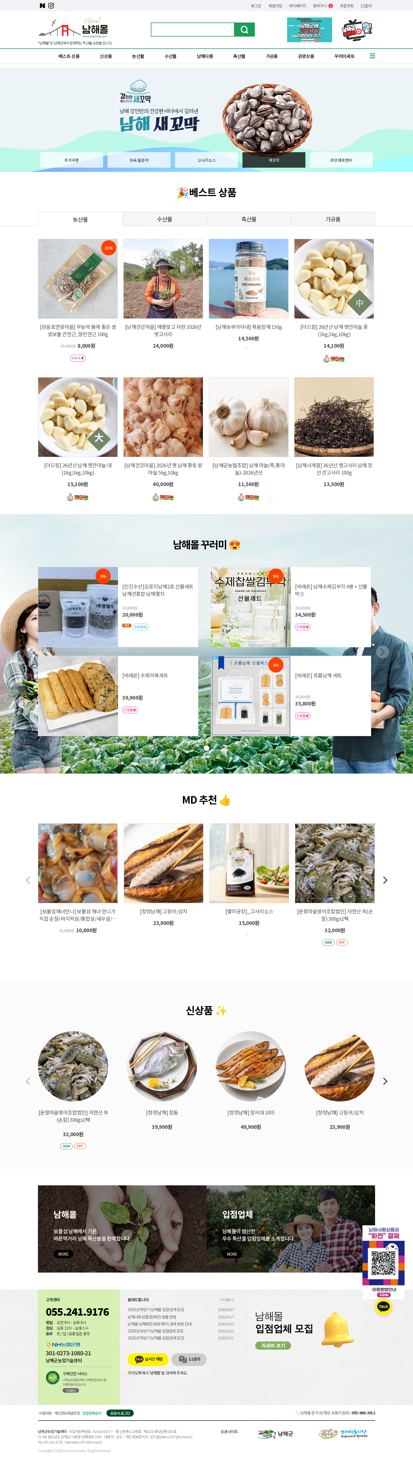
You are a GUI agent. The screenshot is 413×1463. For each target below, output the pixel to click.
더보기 (228, 1300)
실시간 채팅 (154, 1359)
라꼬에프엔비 (341, 160)
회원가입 (275, 5)
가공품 (272, 56)
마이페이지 (297, 5)
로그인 (256, 5)
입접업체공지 (91, 1413)
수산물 (171, 56)
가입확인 (71, 1390)
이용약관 (45, 1413)
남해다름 (205, 56)
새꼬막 (274, 160)
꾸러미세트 (344, 56)
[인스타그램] (51, 5)
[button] (385, 880)
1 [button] (206, 748)
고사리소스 (207, 160)
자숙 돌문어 (139, 160)
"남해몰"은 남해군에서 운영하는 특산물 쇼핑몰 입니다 (75, 43)
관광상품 (306, 56)
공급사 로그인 (120, 1413)
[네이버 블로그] (42, 5)
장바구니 (322, 5)
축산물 (239, 56)
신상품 (106, 56)
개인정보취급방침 (67, 1413)
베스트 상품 (69, 56)
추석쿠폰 (71, 160)
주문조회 (346, 5)
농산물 (138, 56)
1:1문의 (366, 5)
